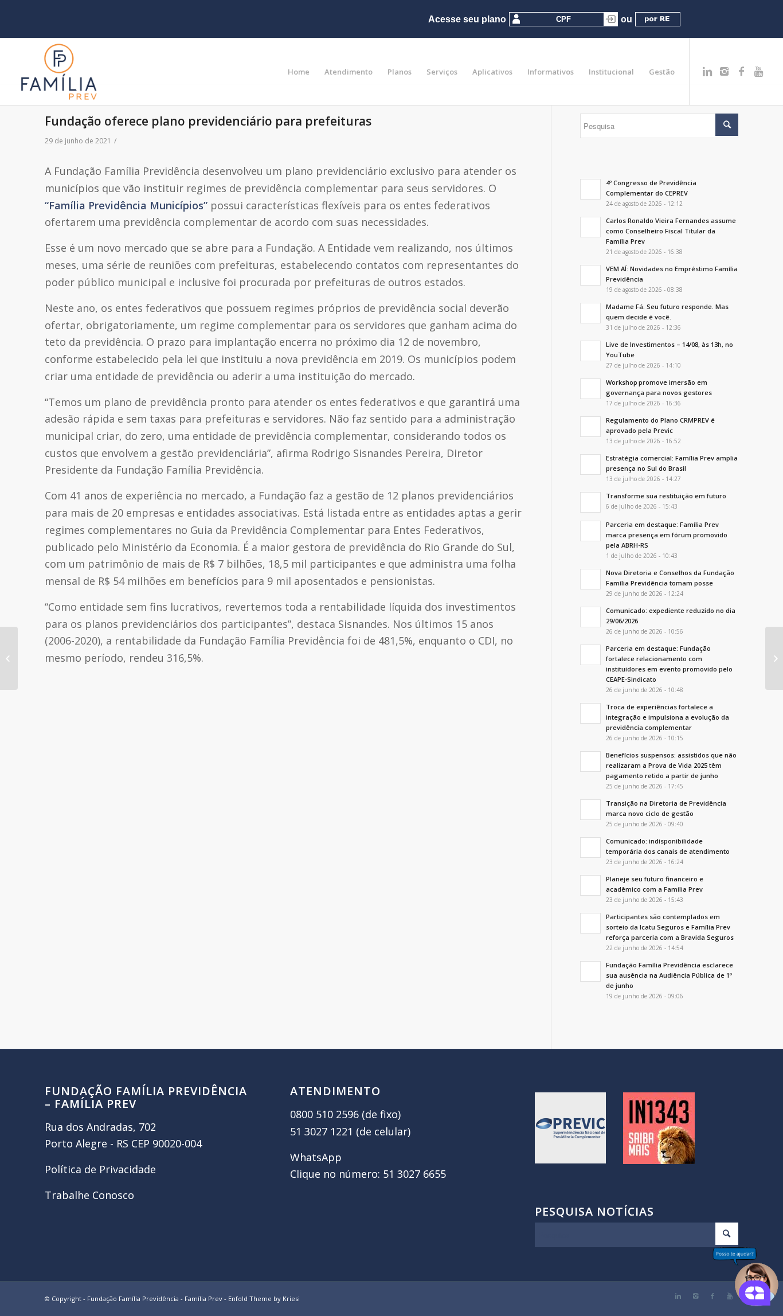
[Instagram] (724, 71)
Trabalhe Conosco (89, 1195)
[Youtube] (759, 71)
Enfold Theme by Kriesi (264, 1298)
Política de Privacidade (100, 1169)
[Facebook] (741, 71)
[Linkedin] (707, 71)
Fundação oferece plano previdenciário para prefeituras (208, 121)
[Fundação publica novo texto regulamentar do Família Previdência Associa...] (9, 658)
